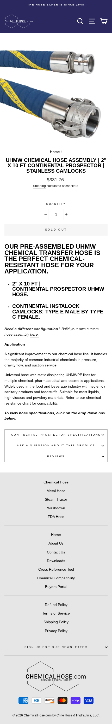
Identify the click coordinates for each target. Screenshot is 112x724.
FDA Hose (56, 517)
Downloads (56, 561)
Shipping (39, 186)
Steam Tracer (56, 499)
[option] (56, 5)
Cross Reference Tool (56, 569)
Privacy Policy (56, 631)
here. (34, 334)
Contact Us (56, 552)
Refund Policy (56, 605)
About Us (56, 543)
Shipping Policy (56, 622)
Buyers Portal (56, 587)
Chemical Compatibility (56, 578)
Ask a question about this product (56, 445)
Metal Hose (56, 491)
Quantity (56, 203)
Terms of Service (56, 613)
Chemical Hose (56, 482)
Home (55, 152)
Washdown (56, 508)
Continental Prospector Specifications (56, 434)
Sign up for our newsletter (56, 647)
